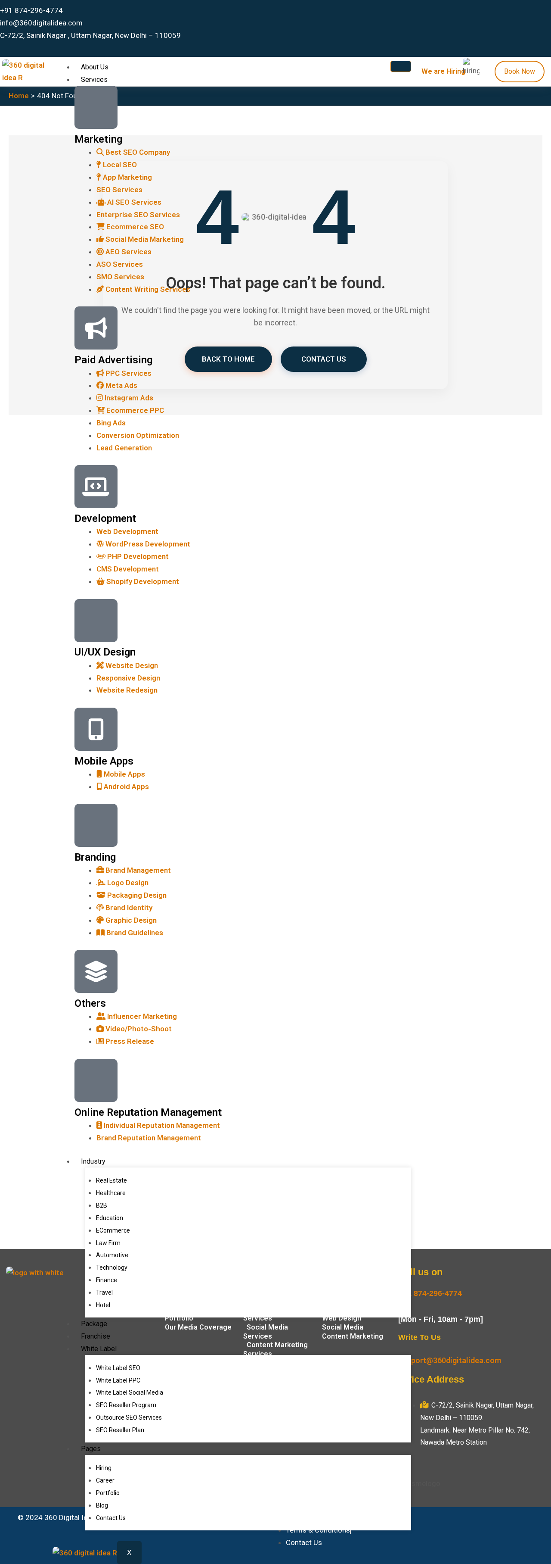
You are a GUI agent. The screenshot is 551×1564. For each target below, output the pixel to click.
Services (94, 79)
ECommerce (113, 1230)
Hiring (103, 1467)
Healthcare (111, 1192)
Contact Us (111, 1517)
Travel (104, 1292)
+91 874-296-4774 (430, 1293)
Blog (102, 1505)
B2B (101, 1205)
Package (94, 1324)
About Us (94, 67)
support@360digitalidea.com (449, 1360)
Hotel (103, 1305)
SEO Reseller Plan (120, 1430)
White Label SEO (118, 1367)
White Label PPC (118, 1380)
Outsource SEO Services (129, 1417)
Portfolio (108, 1492)
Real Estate (111, 1180)
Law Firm (108, 1242)
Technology (111, 1267)
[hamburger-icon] (400, 66)
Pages (91, 1449)
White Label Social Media (129, 1392)
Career (105, 1480)
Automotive (112, 1255)
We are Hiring (443, 71)
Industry (93, 1161)
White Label (99, 1349)
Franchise (95, 1336)
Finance (106, 1280)
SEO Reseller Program (126, 1405)
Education (109, 1217)
